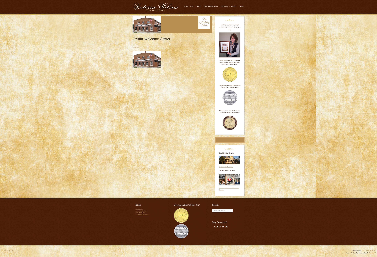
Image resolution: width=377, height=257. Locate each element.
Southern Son (139, 209)
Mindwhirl (372, 253)
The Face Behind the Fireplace (226, 167)
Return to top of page (8, 250)
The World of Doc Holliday (142, 214)
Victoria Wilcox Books (369, 250)
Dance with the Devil (140, 211)
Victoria (137, 47)
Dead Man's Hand (140, 212)
